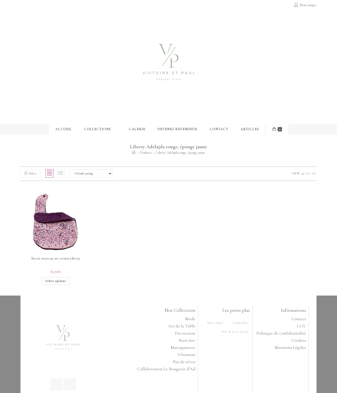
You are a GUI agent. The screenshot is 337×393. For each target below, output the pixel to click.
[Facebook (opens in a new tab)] (22, 5)
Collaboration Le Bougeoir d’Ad (166, 369)
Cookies (299, 340)
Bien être (187, 340)
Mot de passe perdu (235, 332)
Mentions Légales (290, 347)
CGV (301, 326)
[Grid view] (49, 173)
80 (308, 173)
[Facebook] (56, 384)
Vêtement (186, 354)
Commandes (240, 323)
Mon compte (215, 323)
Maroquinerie (183, 347)
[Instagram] (70, 384)
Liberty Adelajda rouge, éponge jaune (180, 152)
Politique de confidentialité (281, 333)
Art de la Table (181, 326)
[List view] (60, 173)
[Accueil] (133, 152)
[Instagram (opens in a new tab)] (27, 5)
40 (303, 173)
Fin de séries (184, 361)
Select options (55, 281)
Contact (298, 318)
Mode (190, 318)
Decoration (185, 333)
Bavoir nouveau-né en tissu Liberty (55, 258)
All (314, 173)
